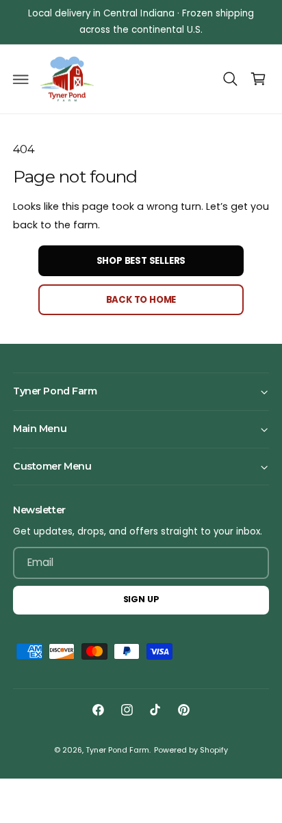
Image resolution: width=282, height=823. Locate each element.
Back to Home (141, 299)
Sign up (141, 599)
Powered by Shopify (191, 750)
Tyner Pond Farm (117, 750)
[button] (21, 79)
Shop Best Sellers (141, 260)
